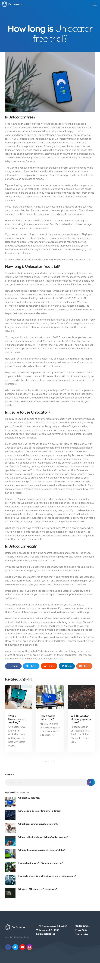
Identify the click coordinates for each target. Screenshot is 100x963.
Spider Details (82, 926)
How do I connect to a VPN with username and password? (47, 876)
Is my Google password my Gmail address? (39, 811)
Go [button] (90, 782)
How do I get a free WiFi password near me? (40, 863)
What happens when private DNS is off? (38, 824)
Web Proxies (81, 934)
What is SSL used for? (29, 798)
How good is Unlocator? (47, 717)
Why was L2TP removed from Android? (37, 889)
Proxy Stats (81, 930)
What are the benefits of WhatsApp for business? (43, 837)
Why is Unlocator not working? (17, 719)
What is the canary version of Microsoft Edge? (41, 850)
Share (15, 666)
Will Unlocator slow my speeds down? (81, 719)
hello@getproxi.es (45, 933)
